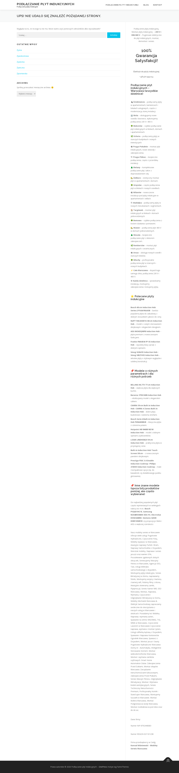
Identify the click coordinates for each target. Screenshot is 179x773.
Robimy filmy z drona (151, 582)
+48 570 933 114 (146, 77)
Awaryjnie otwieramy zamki (142, 585)
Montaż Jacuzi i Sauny (150, 641)
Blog (146, 5)
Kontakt (157, 5)
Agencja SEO (154, 563)
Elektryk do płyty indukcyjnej (146, 72)
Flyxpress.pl (135, 588)
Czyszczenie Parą (149, 538)
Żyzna (19, 50)
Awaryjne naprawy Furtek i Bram (144, 545)
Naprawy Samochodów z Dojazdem (146, 548)
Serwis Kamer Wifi (149, 588)
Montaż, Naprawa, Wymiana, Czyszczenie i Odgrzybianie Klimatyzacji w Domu (145, 594)
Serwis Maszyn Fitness (140, 679)
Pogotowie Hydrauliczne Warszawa (146, 644)
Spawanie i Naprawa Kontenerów (145, 635)
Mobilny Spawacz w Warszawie (144, 542)
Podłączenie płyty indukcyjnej (122, 5)
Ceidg (153, 742)
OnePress (103, 767)
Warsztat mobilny (138, 551)
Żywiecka (21, 62)
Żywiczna (21, 67)
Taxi (132, 566)
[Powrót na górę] (168, 760)
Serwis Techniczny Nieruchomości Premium (143, 688)
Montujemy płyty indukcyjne (142, 573)
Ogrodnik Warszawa (139, 638)
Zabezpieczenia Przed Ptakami (144, 676)
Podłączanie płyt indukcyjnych (45, 4)
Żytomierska (22, 73)
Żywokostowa (23, 56)
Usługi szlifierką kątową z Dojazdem (146, 632)
